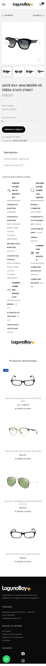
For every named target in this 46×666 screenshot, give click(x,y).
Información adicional (16, 158)
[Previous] (6, 43)
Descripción (10, 152)
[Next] (39, 43)
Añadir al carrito (14, 129)
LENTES (16, 140)
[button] (6, 659)
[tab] (23, 152)
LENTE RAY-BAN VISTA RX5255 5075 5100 (23, 554)
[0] (40, 4)
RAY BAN (23, 140)
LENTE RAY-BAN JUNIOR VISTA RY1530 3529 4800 (23, 399)
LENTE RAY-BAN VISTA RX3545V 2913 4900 (23, 451)
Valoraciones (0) (13, 165)
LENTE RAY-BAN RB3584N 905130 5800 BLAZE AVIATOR (23, 502)
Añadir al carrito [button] (24, 408)
